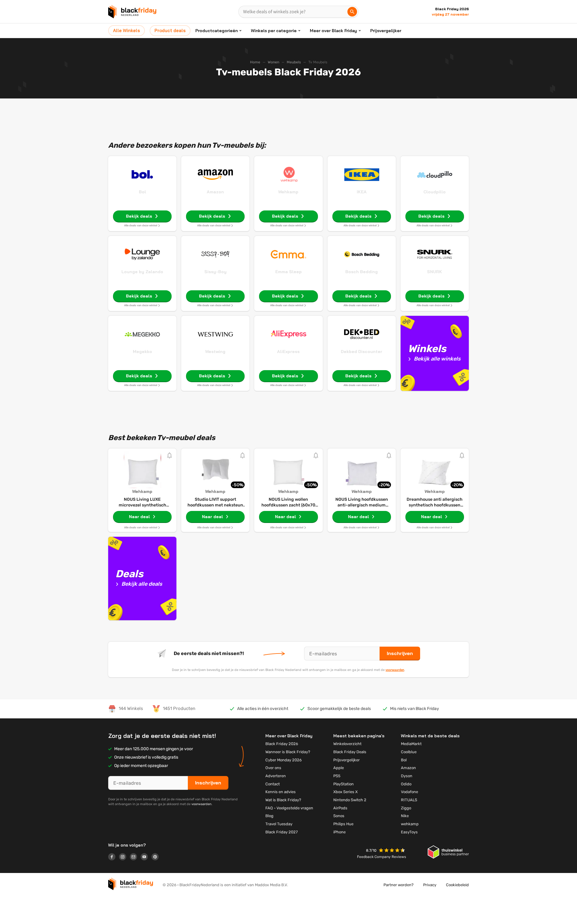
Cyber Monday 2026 (283, 760)
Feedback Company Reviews (381, 857)
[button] (392, 851)
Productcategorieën (216, 30)
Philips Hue (343, 824)
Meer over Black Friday (333, 30)
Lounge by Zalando (142, 271)
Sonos (338, 816)
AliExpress (288, 351)
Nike (405, 816)
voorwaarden (395, 670)
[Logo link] (113, 857)
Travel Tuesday (278, 824)
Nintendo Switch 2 (349, 800)
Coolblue (409, 752)
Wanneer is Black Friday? (287, 752)
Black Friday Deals (349, 752)
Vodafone (409, 792)
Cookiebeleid (457, 885)
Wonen (273, 62)
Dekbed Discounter (361, 351)
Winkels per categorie (274, 30)
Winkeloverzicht (347, 743)
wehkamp (410, 824)
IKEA (362, 192)
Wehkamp (288, 192)
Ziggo (406, 808)
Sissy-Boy (215, 271)
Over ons (273, 768)
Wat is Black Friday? (283, 800)
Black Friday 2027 (281, 832)
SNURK (434, 271)
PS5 (336, 776)
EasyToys (409, 832)
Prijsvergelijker (385, 30)
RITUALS (409, 800)
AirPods (340, 808)
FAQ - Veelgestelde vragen (289, 808)
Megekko (142, 351)
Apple (338, 768)
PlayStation (343, 784)
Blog (269, 816)
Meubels (294, 62)
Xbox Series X (345, 792)
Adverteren (275, 776)
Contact (272, 784)
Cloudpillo (434, 192)
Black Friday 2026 (281, 743)
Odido (406, 784)
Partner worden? (398, 885)
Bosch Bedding (361, 271)
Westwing (215, 351)
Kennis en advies (280, 792)
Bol (142, 192)
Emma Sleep (288, 271)
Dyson (406, 776)
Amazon (215, 192)
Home (255, 62)
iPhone (339, 832)
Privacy (429, 885)
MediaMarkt (411, 743)
